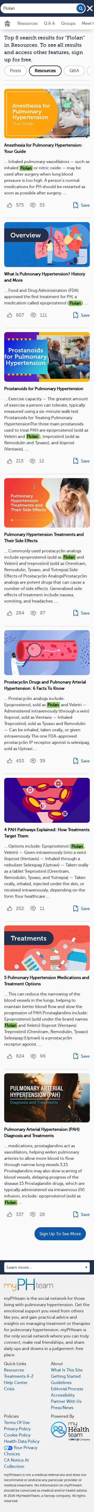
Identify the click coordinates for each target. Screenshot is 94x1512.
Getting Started (66, 1376)
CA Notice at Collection (16, 1463)
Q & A (49, 23)
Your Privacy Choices (20, 1450)
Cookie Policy (17, 1435)
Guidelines (61, 1382)
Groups (68, 23)
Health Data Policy (21, 1441)
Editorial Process (67, 1389)
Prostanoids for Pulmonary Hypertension (43, 388)
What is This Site (67, 1370)
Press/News (62, 1407)
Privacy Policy (17, 1429)
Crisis (9, 1389)
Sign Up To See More (60, 1233)
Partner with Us (66, 1401)
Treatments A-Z (19, 1376)
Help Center (16, 1382)
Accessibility (63, 1395)
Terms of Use (17, 1422)
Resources (27, 23)
